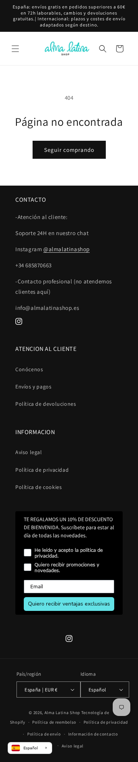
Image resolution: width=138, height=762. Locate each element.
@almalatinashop (66, 249)
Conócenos (29, 369)
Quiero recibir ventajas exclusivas (69, 603)
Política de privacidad (42, 469)
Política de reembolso (54, 722)
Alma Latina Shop (62, 712)
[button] (15, 48)
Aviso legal (28, 452)
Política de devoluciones (45, 403)
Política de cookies (38, 487)
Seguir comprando (69, 149)
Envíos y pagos (33, 386)
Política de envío (44, 734)
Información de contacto (93, 734)
